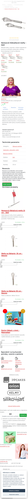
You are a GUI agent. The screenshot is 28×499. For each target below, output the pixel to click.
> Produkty (9, 4)
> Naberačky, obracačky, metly (11, 7)
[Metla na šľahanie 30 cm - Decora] (14, 279)
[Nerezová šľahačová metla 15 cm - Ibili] (14, 198)
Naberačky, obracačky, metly (11, 150)
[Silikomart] (14, 399)
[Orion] (14, 386)
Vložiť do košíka (17, 224)
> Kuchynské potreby (18, 4)
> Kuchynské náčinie (8, 6)
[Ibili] (6, 380)
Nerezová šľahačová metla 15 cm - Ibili (13, 211)
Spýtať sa (3, 99)
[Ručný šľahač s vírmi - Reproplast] (14, 318)
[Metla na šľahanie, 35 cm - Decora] (14, 241)
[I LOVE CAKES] (18, 380)
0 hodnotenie (14, 39)
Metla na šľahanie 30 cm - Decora (11, 292)
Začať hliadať (4, 102)
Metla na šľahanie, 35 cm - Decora (11, 254)
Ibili (14, 157)
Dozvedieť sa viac (22, 434)
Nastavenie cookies (14, 494)
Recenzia (13, 107)
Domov (3, 4)
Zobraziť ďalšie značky (14, 406)
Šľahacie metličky (17, 146)
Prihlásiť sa (23, 415)
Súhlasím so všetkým (14, 490)
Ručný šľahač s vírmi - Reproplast (10, 331)
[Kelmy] (14, 393)
